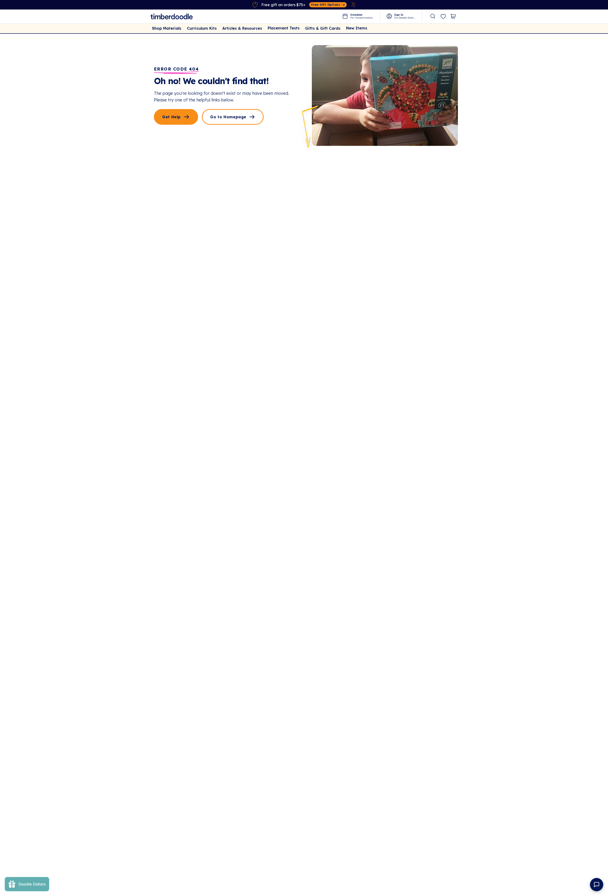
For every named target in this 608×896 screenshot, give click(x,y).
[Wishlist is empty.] (443, 16)
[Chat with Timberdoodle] (596, 884)
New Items (356, 28)
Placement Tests (283, 28)
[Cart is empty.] (453, 16)
